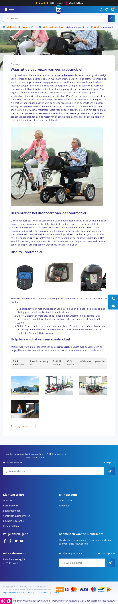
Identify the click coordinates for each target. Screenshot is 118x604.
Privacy (31, 592)
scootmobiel (62, 346)
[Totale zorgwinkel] (58, 9)
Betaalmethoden (12, 510)
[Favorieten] (106, 9)
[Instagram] (10, 540)
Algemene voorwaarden (13, 592)
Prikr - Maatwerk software (40, 589)
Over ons (8, 500)
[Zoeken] (111, 18)
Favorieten (64, 505)
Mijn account (66, 500)
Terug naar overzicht (25, 426)
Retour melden (11, 525)
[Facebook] (4, 540)
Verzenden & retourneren (16, 515)
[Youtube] (22, 540)
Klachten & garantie (13, 520)
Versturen (110, 471)
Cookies (56, 592)
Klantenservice (10, 505)
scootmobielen (63, 75)
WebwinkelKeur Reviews (64, 600)
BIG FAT (23, 589)
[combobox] (55, 18)
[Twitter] (16, 540)
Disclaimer (43, 592)
